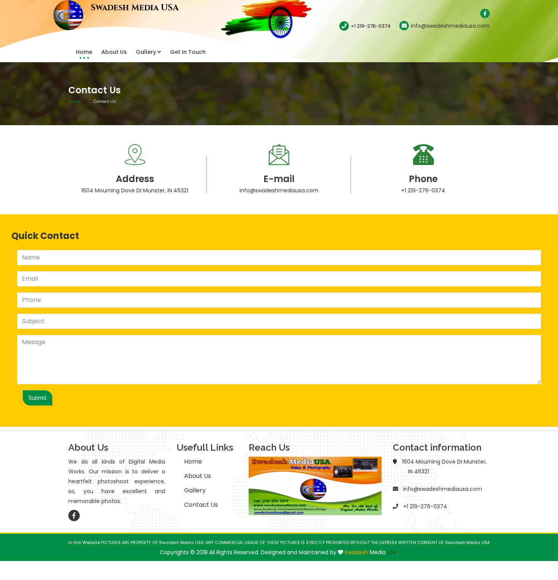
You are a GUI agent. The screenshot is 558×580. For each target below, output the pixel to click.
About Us (114, 52)
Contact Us (201, 504)
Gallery (147, 52)
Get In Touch (188, 52)
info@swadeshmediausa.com (450, 26)
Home (84, 52)
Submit (37, 398)
